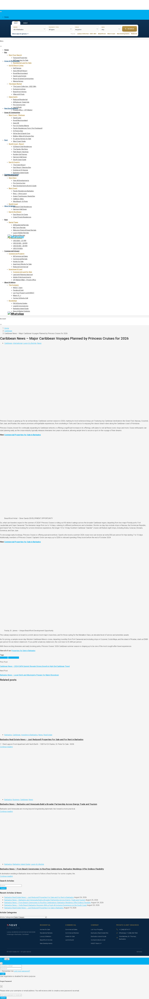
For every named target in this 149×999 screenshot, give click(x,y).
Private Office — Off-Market (22, 110)
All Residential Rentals (21, 225)
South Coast (13, 204)
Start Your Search (15, 55)
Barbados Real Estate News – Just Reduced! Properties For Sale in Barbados (34, 908)
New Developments (11, 108)
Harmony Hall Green (20, 157)
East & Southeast (15, 212)
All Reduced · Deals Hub (21, 102)
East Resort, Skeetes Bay (22, 167)
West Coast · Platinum (17, 115)
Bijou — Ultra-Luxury (20, 193)
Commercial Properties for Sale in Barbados (22, 435)
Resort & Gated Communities (23, 78)
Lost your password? (22, 971)
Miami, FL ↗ (17, 295)
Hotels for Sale (18, 261)
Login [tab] (7, 959)
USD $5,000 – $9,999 (20, 246)
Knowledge (13, 301)
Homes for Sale (45, 929)
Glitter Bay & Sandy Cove (21, 133)
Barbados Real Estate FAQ (99, 933)
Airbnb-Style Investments (22, 277)
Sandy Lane (17, 118)
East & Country (14, 162)
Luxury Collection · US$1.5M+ (86, 34)
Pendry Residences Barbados (23, 191)
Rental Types (13, 222)
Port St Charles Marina (21, 126)
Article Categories (7, 917)
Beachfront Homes (20, 92)
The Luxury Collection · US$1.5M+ (24, 86)
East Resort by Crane (20, 214)
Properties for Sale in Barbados (23, 651)
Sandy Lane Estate (19, 76)
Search (131, 29)
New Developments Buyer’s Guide (24, 186)
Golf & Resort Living (16, 65)
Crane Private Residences (22, 217)
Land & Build (17, 107)
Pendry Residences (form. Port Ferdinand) (27, 128)
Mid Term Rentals (19, 227)
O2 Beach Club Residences (22, 146)
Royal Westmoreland (20, 73)
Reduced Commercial (20, 267)
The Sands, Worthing (20, 149)
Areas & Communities (12, 61)
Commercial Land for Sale (22, 272)
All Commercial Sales (20, 256)
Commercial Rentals (20, 259)
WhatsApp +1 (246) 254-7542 (128, 933)
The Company (14, 285)
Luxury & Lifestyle (29, 343)
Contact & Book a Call (20, 298)
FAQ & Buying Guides (20, 303)
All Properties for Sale (20, 60)
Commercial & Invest (11, 174)
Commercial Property (16, 254)
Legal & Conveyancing (20, 306)
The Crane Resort (19, 165)
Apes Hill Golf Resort (20, 71)
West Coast (111, 34)
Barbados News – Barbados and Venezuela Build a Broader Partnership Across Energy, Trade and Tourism (48, 804)
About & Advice (9, 206)
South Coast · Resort (16, 144)
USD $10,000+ (18, 248)
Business (16, 800)
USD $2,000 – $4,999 (20, 243)
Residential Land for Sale (22, 63)
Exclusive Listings (19, 89)
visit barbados (13, 658)
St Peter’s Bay (18, 131)
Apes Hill (16, 123)
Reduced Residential (20, 99)
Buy (5, 52)
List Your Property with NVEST (23, 293)
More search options (19, 34)
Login (2, 974)
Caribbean (8, 331)
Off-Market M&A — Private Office (24, 280)
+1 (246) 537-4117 (124, 929)
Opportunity (13, 97)
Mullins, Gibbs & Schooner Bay (23, 136)
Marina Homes (18, 81)
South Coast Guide (19, 159)
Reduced (134, 34)
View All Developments (21, 180)
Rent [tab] (25, 23)
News (39, 343)
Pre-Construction (19, 105)
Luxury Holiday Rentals (21, 233)
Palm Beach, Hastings (20, 152)
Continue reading (6, 747)
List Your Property (97, 929)
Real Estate (48, 735)
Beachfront (102, 34)
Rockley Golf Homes (20, 154)
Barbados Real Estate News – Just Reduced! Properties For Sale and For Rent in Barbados (41, 739)
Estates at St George (20, 170)
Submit (3, 998)
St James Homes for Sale (22, 139)
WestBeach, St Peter (20, 201)
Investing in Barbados (29, 735)
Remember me (8, 971)
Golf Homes (17, 68)
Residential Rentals (46, 933)
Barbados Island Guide (21, 173)
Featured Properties (20, 58)
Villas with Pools (18, 94)
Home (6, 50)
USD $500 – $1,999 (19, 241)
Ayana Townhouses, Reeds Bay (24, 196)
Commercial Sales (71, 929)
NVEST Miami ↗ (96, 943)
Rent (6, 140)
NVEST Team (17, 288)
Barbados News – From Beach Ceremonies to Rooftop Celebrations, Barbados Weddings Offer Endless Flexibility (52, 869)
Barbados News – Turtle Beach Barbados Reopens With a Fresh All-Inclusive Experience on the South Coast (45, 905)
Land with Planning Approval (23, 274)
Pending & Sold (18, 290)
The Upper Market (15, 84)
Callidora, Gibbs (18, 199)
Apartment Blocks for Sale (22, 264)
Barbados (8, 735)
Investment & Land (15, 269)
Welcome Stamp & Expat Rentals (24, 230)
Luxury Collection (45, 936)
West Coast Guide (19, 141)
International (17, 343)
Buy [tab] (16, 23)
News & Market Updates (21, 311)
